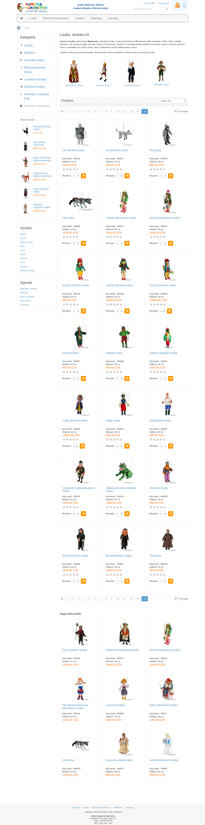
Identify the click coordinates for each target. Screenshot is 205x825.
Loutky (28, 45)
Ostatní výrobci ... (28, 270)
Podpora (75, 808)
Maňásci (29, 52)
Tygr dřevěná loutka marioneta (42, 174)
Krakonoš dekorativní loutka (122, 650)
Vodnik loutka (70, 353)
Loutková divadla (35, 79)
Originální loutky (161, 84)
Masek (23, 234)
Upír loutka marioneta (39, 143)
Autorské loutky (34, 60)
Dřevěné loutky (103, 85)
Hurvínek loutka (115, 705)
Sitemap (24, 292)
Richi (22, 246)
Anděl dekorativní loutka (163, 760)
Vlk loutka (155, 150)
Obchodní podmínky (56, 18)
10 (118, 111)
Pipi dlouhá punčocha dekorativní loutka (75, 707)
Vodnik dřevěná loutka (75, 285)
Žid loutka (155, 555)
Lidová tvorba (26, 242)
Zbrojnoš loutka (158, 488)
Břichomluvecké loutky (34, 70)
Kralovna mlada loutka (119, 760)
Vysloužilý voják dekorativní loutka (78, 490)
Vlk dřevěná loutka (73, 150)
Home (18, 28)
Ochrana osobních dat (101, 808)
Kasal (22, 254)
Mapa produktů (27, 296)
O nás (33, 18)
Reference (118, 808)
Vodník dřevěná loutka (119, 285)
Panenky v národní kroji (36, 96)
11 (124, 111)
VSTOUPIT (150, 3)
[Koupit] (83, 175)
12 (131, 111)
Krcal (22, 262)
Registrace (164, 3)
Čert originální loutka (74, 650)
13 (138, 111)
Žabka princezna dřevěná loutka (121, 490)
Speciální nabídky (28, 288)
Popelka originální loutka (41, 206)
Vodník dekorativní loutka (121, 217)
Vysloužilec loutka (160, 420)
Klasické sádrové (132, 85)
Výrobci (80, 18)
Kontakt (113, 18)
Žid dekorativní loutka (75, 555)
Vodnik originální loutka (163, 353)
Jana (22, 250)
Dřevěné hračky (34, 86)
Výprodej (24, 305)
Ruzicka (24, 266)
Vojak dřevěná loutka (74, 420)
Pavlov (23, 238)
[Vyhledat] (167, 8)
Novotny (24, 258)
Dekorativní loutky (74, 85)
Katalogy (96, 18)
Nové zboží (25, 300)
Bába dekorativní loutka (163, 705)
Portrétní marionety (37, 106)
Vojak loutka (113, 420)
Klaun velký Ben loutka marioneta (42, 159)
